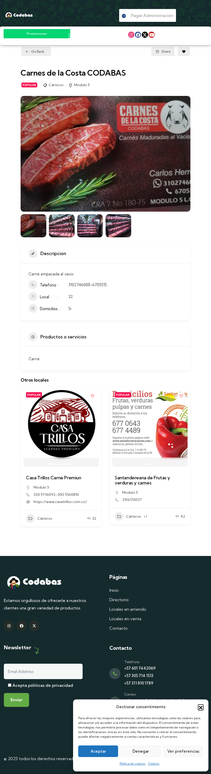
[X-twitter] (145, 35)
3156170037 (132, 499)
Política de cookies (133, 764)
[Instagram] (131, 35)
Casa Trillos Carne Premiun (53, 478)
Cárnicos (56, 85)
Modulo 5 (82, 85)
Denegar (141, 751)
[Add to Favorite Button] (183, 51)
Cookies (154, 764)
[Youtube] (151, 35)
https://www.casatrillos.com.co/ (60, 501)
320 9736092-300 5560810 (56, 494)
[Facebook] (138, 35)
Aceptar (98, 751)
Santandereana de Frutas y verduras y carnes (142, 480)
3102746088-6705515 (87, 284)
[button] (200, 707)
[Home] (19, 15)
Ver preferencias (183, 751)
